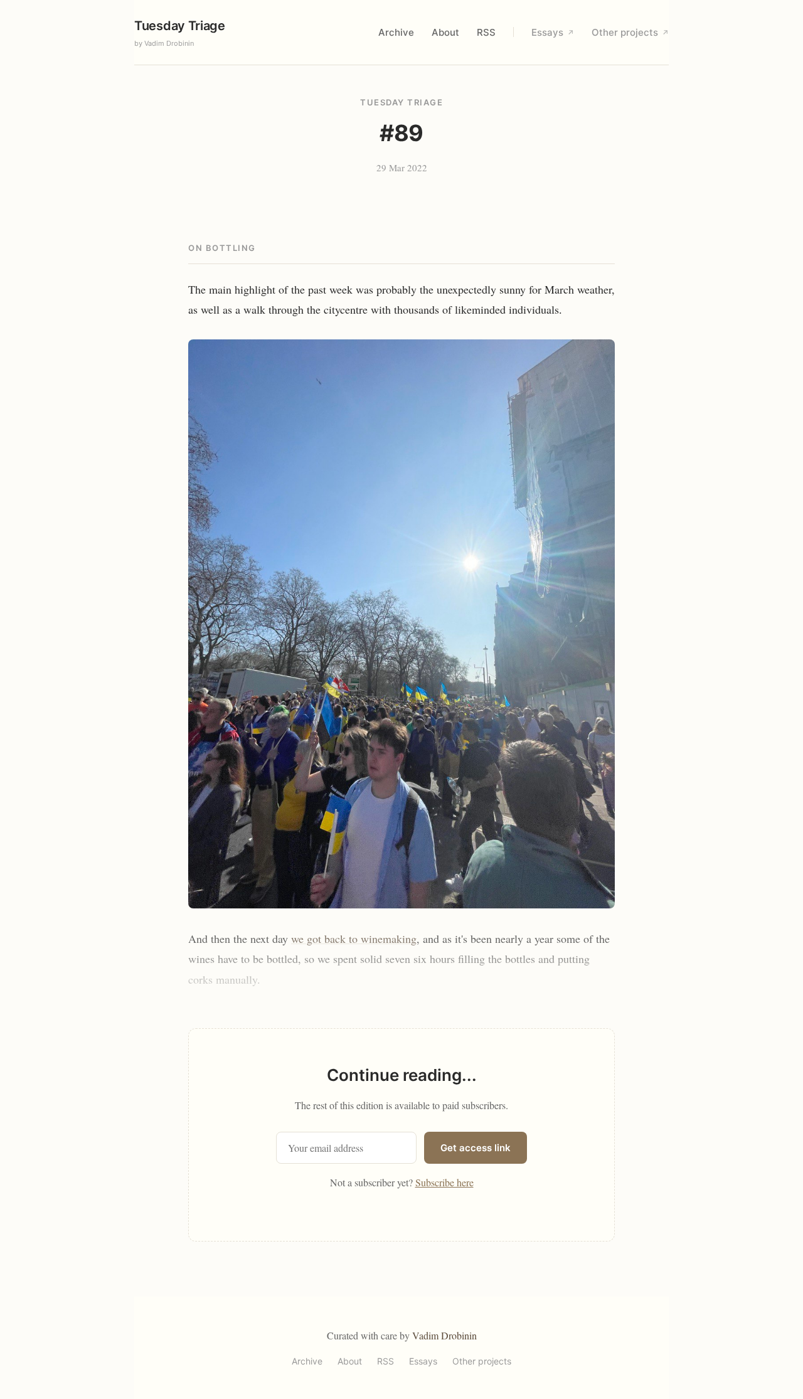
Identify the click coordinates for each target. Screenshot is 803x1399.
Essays (552, 32)
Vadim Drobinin (444, 1335)
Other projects (630, 32)
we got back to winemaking (354, 938)
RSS (486, 32)
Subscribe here (444, 1182)
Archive (396, 32)
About (445, 32)
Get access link (475, 1148)
